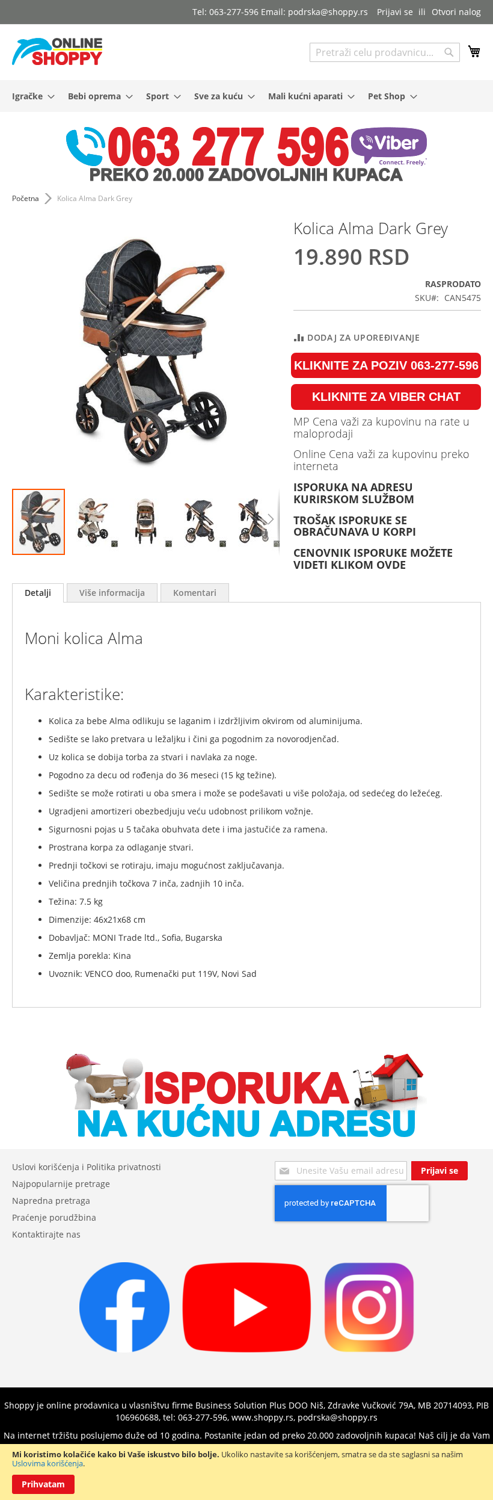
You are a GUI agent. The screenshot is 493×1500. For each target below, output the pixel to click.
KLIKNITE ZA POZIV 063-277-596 (386, 365)
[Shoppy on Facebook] (124, 1349)
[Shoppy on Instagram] (369, 1349)
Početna (25, 198)
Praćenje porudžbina (54, 1217)
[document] (246, 1472)
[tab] (38, 593)
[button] (93, 522)
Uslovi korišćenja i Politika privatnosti (86, 1167)
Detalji (38, 592)
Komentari (194, 592)
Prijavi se (395, 11)
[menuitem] (30, 96)
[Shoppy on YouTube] (247, 1349)
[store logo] (57, 51)
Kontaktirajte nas (46, 1234)
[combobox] (385, 52)
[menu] (246, 96)
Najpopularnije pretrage (61, 1183)
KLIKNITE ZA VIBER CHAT (386, 396)
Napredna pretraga (51, 1200)
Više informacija (112, 592)
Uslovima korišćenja (47, 1463)
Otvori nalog (456, 11)
